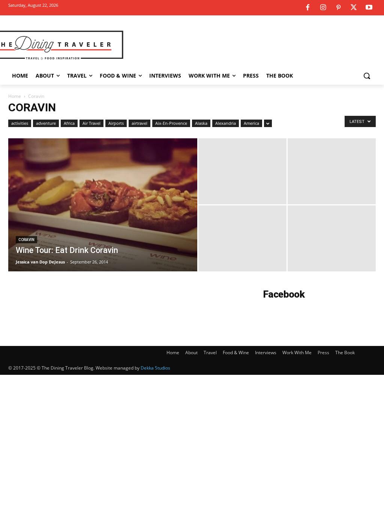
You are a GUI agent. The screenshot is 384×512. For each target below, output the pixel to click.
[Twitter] (353, 8)
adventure (46, 123)
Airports (116, 123)
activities (19, 123)
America (251, 123)
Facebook (283, 294)
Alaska (201, 123)
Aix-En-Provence (171, 123)
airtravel (139, 123)
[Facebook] (307, 8)
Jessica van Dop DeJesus (40, 262)
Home (14, 96)
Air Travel (91, 123)
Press (323, 352)
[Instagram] (323, 8)
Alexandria (225, 123)
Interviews (265, 352)
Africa (69, 123)
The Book (345, 352)
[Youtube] (369, 8)
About (191, 352)
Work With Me (297, 352)
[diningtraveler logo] (52, 44)
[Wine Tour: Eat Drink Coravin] (102, 220)
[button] (367, 76)
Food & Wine (236, 352)
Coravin (26, 240)
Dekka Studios (155, 368)
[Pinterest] (338, 8)
